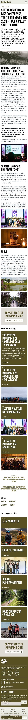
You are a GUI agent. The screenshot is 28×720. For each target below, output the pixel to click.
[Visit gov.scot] (7, 687)
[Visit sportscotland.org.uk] (18, 682)
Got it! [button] (24, 717)
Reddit (12, 505)
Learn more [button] (11, 718)
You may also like (9, 513)
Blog (7, 6)
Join (24, 702)
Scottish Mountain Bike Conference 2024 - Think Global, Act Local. (13, 71)
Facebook (12, 501)
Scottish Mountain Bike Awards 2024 (10, 168)
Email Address (5, 701)
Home (2, 6)
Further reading (8, 328)
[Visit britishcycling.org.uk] (5, 682)
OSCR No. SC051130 (7, 668)
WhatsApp (4, 505)
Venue (4, 252)
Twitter (3, 501)
